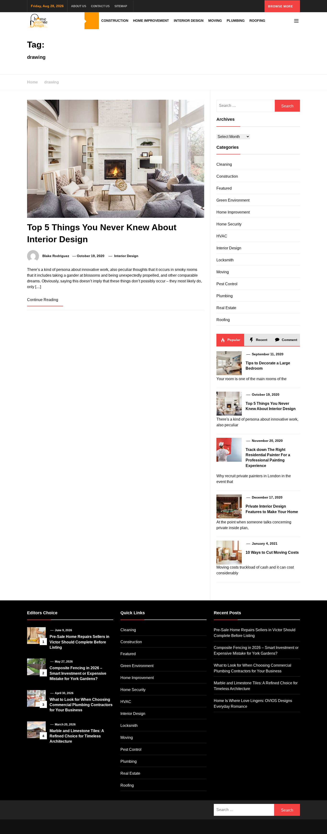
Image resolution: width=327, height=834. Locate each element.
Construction (114, 20)
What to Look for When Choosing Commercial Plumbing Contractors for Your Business (81, 704)
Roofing (257, 20)
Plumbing (236, 20)
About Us (78, 6)
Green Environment (232, 200)
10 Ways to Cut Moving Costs (272, 552)
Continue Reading (43, 300)
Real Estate (226, 308)
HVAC (221, 236)
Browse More (281, 6)
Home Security (229, 224)
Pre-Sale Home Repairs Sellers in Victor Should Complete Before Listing (79, 642)
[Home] (92, 20)
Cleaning (224, 164)
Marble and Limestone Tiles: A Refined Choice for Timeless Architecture (77, 736)
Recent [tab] (261, 340)
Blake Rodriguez (55, 256)
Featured (224, 188)
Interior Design (188, 20)
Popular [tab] (233, 340)
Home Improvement (151, 20)
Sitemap (120, 6)
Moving (215, 20)
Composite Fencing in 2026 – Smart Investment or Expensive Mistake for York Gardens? (78, 673)
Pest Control (226, 284)
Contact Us (100, 6)
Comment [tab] (289, 340)
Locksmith (225, 260)
